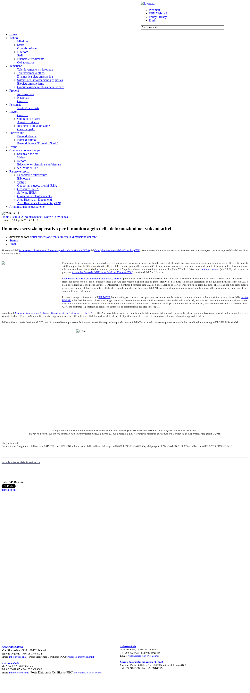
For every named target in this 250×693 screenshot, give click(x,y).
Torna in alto (9, 489)
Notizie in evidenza (56, 216)
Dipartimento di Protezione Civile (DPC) (73, 312)
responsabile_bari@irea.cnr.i (143, 655)
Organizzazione (32, 216)
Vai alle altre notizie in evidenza (21, 462)
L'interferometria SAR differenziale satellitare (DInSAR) (92, 278)
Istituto (16, 216)
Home (5, 216)
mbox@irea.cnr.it (18, 656)
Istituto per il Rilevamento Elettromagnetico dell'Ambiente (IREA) (54, 250)
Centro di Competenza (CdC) (30, 312)
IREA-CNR (104, 297)
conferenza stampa (209, 269)
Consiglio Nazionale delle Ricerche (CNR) (117, 250)
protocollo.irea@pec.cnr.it (80, 656)
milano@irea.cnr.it (19, 672)
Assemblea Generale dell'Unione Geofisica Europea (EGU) (102, 272)
